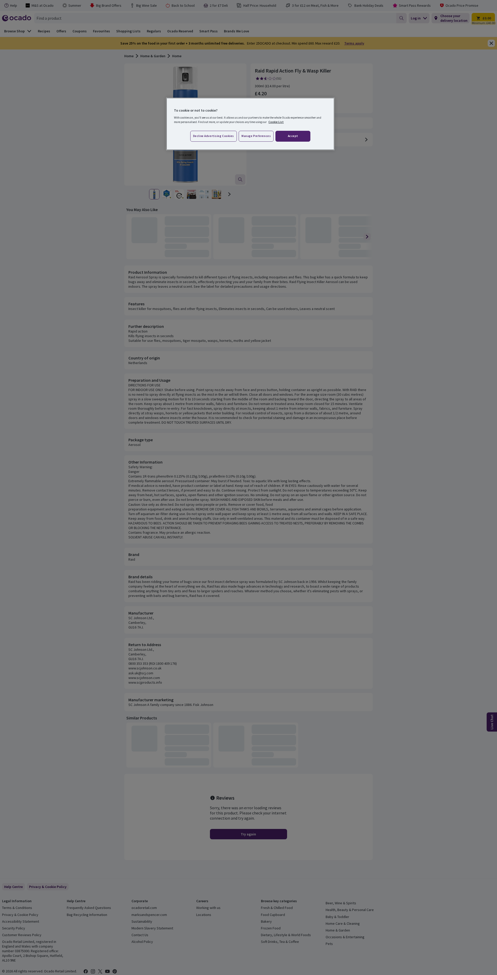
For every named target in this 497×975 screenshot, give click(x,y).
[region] (250, 124)
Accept (293, 136)
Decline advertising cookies (213, 136)
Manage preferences (256, 136)
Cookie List (276, 122)
